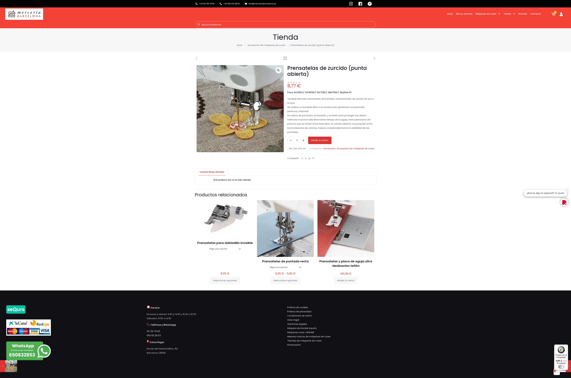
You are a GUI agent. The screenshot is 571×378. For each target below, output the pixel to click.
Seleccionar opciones (225, 280)
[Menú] (566, 346)
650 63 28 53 (154, 335)
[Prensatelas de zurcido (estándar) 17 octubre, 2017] (8, 366)
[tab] (212, 172)
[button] (278, 70)
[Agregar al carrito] (370, 204)
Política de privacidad (299, 311)
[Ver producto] (249, 204)
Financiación (294, 344)
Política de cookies (297, 307)
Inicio (239, 45)
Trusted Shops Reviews (211, 171)
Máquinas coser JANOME (300, 332)
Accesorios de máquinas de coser (266, 45)
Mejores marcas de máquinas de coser (309, 336)
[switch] (561, 366)
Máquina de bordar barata (302, 328)
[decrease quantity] (290, 140)
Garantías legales (297, 324)
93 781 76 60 (153, 331)
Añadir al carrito (319, 140)
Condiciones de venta (299, 315)
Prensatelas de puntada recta (285, 261)
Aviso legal (293, 319)
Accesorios (329, 148)
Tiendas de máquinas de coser (304, 340)
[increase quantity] (303, 140)
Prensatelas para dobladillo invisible (225, 243)
